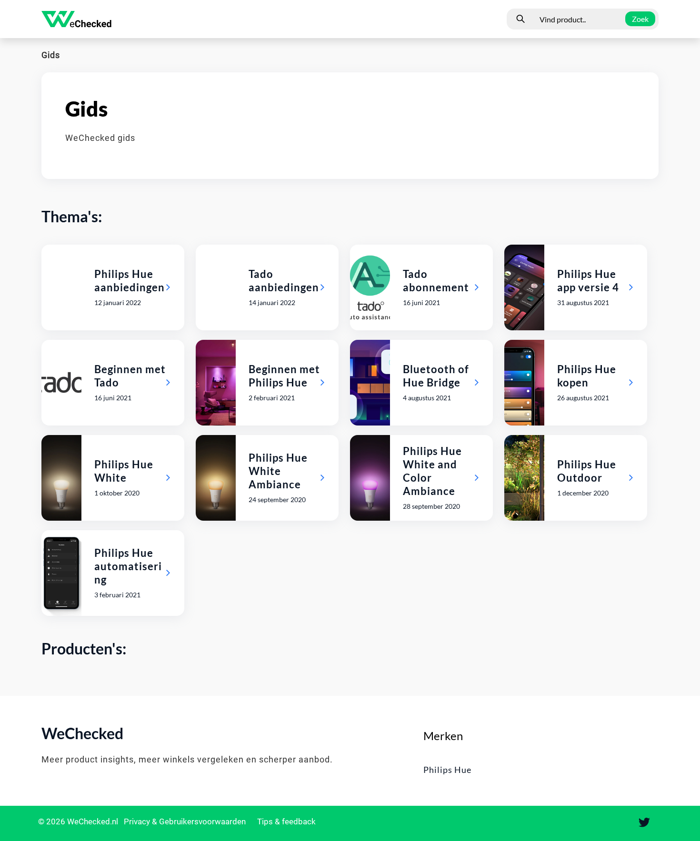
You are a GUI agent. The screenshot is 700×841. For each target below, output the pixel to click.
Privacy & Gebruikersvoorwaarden (186, 821)
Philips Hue (447, 769)
